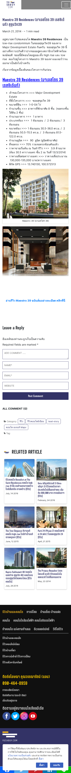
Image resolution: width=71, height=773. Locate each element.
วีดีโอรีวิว (58, 629)
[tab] (14, 612)
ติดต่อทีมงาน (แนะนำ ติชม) (14, 695)
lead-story (53, 421)
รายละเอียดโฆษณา (10, 690)
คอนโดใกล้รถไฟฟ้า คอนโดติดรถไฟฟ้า (33, 620)
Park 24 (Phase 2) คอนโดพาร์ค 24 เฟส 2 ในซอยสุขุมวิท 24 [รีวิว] (51, 534)
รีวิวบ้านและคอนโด (12, 611)
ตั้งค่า (41, 758)
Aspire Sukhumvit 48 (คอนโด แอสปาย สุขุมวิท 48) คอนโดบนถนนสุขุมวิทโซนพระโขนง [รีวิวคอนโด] (19, 577)
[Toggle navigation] (66, 4)
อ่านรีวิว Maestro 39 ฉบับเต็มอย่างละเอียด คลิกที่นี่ (35, 300)
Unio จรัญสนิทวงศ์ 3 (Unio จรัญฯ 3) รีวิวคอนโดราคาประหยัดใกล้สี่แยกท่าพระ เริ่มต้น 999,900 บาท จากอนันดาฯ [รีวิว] (51, 489)
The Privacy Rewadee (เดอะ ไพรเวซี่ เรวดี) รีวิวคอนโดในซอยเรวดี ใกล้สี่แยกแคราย (50, 574)
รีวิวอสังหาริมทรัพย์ (12, 662)
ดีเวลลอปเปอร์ (41, 629)
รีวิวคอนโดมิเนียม (35, 421)
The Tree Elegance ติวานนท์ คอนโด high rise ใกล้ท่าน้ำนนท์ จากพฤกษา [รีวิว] (19, 534)
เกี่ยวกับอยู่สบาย (9, 701)
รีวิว (21, 421)
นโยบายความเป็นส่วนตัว (19, 755)
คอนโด (6, 620)
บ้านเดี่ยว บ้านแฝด (50, 611)
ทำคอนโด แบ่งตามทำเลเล (16, 629)
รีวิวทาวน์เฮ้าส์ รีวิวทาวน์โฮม (16, 656)
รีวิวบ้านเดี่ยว (9, 650)
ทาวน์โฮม (32, 611)
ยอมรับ (56, 765)
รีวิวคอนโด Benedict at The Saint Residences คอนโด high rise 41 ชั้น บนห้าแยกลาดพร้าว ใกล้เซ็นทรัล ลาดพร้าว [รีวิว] (19, 484)
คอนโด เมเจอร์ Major (16, 427)
